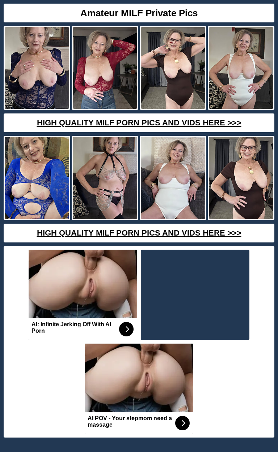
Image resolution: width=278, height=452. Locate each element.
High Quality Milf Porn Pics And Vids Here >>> (139, 122)
